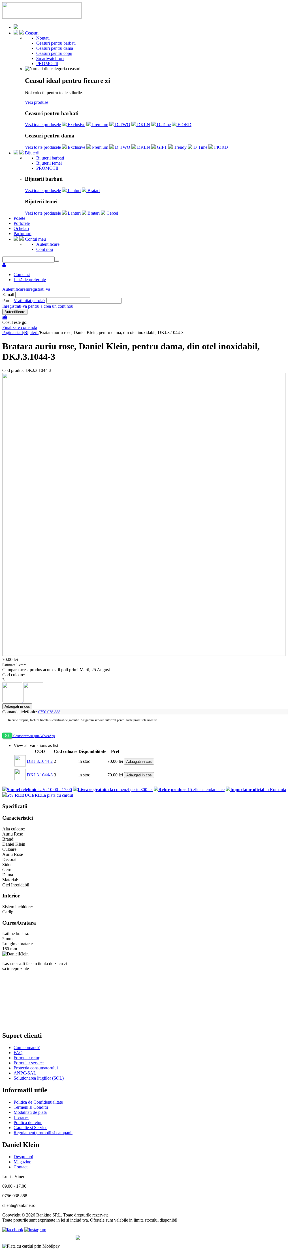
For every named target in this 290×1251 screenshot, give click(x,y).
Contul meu (35, 239)
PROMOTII (47, 63)
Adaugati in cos (17, 706)
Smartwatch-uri (50, 58)
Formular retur (26, 1057)
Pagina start (12, 332)
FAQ (18, 1052)
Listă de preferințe (30, 279)
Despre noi (23, 1156)
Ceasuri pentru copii (54, 53)
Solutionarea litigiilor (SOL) (39, 1078)
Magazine (22, 1161)
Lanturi (74, 190)
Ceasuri (32, 33)
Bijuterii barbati (50, 158)
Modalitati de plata (30, 1112)
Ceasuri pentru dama (54, 48)
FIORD (183, 124)
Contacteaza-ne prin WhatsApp (33, 736)
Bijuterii (32, 152)
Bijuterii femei (49, 163)
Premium (99, 124)
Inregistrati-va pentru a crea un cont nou (37, 306)
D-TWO (122, 124)
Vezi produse (36, 102)
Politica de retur (28, 1122)
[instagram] (35, 1229)
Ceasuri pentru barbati (56, 43)
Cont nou (44, 249)
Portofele (22, 223)
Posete (19, 218)
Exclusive (76, 124)
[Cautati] (57, 261)
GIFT (161, 147)
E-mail (8, 294)
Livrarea (21, 1117)
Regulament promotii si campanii (43, 1132)
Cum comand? (27, 1047)
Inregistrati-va (37, 289)
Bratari (93, 190)
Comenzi (22, 274)
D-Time (163, 124)
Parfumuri (22, 233)
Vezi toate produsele (43, 124)
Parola (8, 300)
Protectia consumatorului (36, 1067)
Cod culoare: (13, 674)
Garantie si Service (30, 1127)
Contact (20, 1166)
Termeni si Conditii (31, 1107)
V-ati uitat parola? (29, 300)
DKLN (143, 124)
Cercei (111, 213)
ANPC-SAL (25, 1073)
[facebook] (12, 1229)
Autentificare (47, 244)
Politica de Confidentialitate (38, 1102)
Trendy (180, 147)
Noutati (43, 38)
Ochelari (21, 228)
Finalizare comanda (19, 327)
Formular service (29, 1062)
